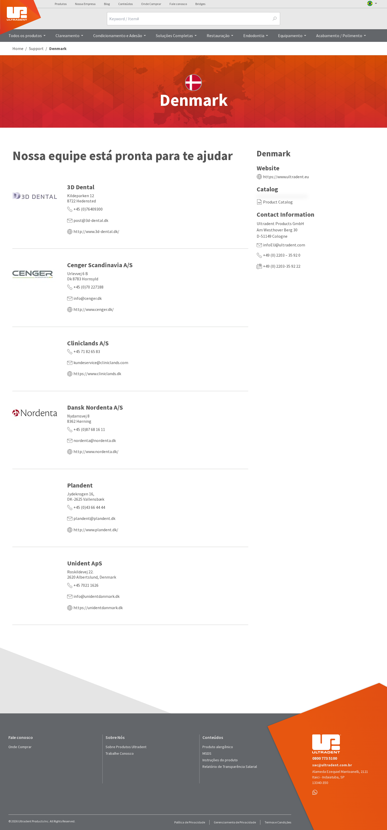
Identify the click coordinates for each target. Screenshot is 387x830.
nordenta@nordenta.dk (94, 440)
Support (36, 48)
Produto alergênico (217, 746)
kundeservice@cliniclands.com (100, 362)
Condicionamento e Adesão (117, 35)
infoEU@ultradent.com (284, 244)
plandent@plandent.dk (94, 518)
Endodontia (253, 35)
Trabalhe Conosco (120, 753)
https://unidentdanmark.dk (98, 607)
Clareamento (68, 35)
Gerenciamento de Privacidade (235, 822)
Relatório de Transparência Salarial (229, 766)
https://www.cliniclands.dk (97, 373)
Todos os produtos (25, 35)
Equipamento (290, 35)
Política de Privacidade (189, 822)
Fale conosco (178, 4)
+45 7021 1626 (85, 585)
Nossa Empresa (85, 4)
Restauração (218, 35)
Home (17, 48)
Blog (107, 4)
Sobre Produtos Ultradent (126, 746)
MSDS (206, 753)
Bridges (200, 4)
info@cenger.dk (87, 298)
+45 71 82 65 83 (86, 351)
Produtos (61, 4)
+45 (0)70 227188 (88, 287)
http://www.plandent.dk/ (95, 529)
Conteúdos (125, 4)
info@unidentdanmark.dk (96, 596)
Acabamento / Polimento (339, 35)
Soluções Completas (174, 35)
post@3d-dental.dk (90, 220)
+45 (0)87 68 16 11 (89, 429)
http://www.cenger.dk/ (93, 309)
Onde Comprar (151, 4)
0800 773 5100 (324, 758)
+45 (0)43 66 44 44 (89, 507)
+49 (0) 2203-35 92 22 (281, 266)
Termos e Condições (278, 822)
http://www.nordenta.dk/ (95, 451)
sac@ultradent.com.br (332, 765)
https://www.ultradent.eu (286, 176)
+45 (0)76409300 (88, 209)
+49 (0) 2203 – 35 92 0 (281, 255)
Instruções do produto (220, 760)
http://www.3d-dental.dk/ (96, 231)
